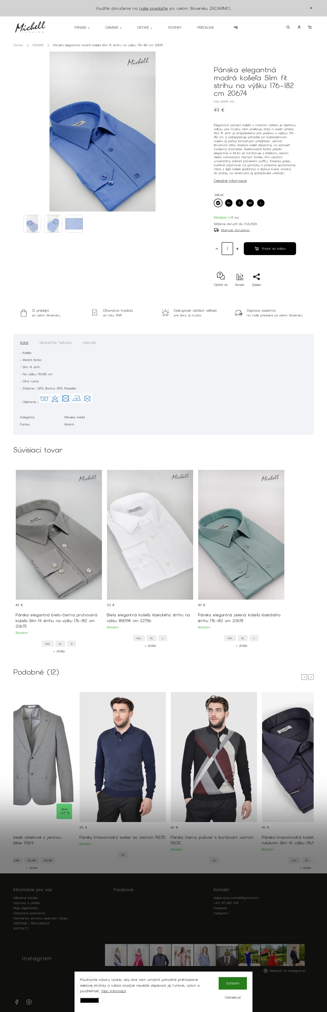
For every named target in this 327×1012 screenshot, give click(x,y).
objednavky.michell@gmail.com (236, 898)
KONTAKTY (21, 928)
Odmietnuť (233, 997)
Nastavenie (89, 1000)
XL (60, 644)
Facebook (220, 908)
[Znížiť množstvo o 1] (217, 249)
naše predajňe (153, 8)
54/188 (15, 860)
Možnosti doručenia (235, 230)
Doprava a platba (26, 903)
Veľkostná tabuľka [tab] (55, 343)
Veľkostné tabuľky (25, 898)
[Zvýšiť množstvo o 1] (237, 249)
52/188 (32, 860)
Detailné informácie (230, 180)
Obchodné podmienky (29, 913)
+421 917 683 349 (226, 903)
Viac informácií (113, 991)
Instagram (221, 913)
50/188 (48, 860)
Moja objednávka (25, 908)
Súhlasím (233, 983)
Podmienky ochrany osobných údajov (40, 918)
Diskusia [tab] (89, 343)
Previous (305, 677)
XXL (47, 644)
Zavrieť (281, 293)
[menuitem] (86, 27)
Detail (95, 608)
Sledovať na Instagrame (287, 971)
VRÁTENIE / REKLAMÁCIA (31, 923)
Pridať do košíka (274, 249)
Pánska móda (75, 417)
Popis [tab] (24, 343)
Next (312, 677)
